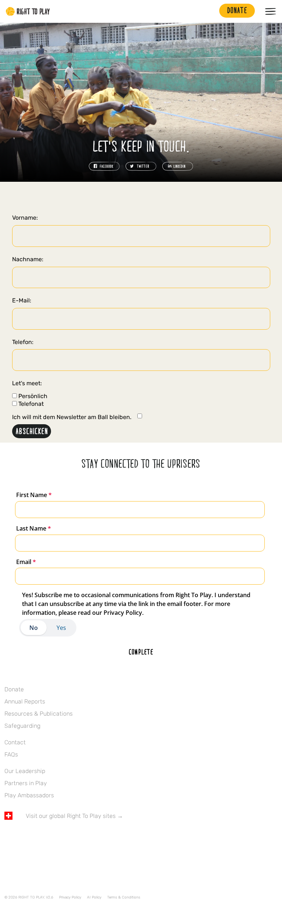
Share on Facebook (104, 166)
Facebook (8, 837)
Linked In (55, 837)
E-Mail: (21, 300)
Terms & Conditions (123, 897)
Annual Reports (24, 701)
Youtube (70, 837)
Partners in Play (25, 783)
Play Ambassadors (29, 795)
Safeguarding (22, 725)
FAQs (11, 754)
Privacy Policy (70, 897)
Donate (14, 689)
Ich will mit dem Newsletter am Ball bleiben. (71, 417)
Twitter (24, 837)
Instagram (39, 837)
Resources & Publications (38, 713)
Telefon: (22, 341)
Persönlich (32, 396)
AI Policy (94, 897)
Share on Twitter (141, 166)
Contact (15, 742)
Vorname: (25, 217)
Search (210, 11)
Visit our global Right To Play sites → (74, 815)
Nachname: (27, 259)
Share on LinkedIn (177, 166)
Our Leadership (24, 770)
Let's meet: (27, 383)
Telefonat (30, 404)
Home (28, 11)
